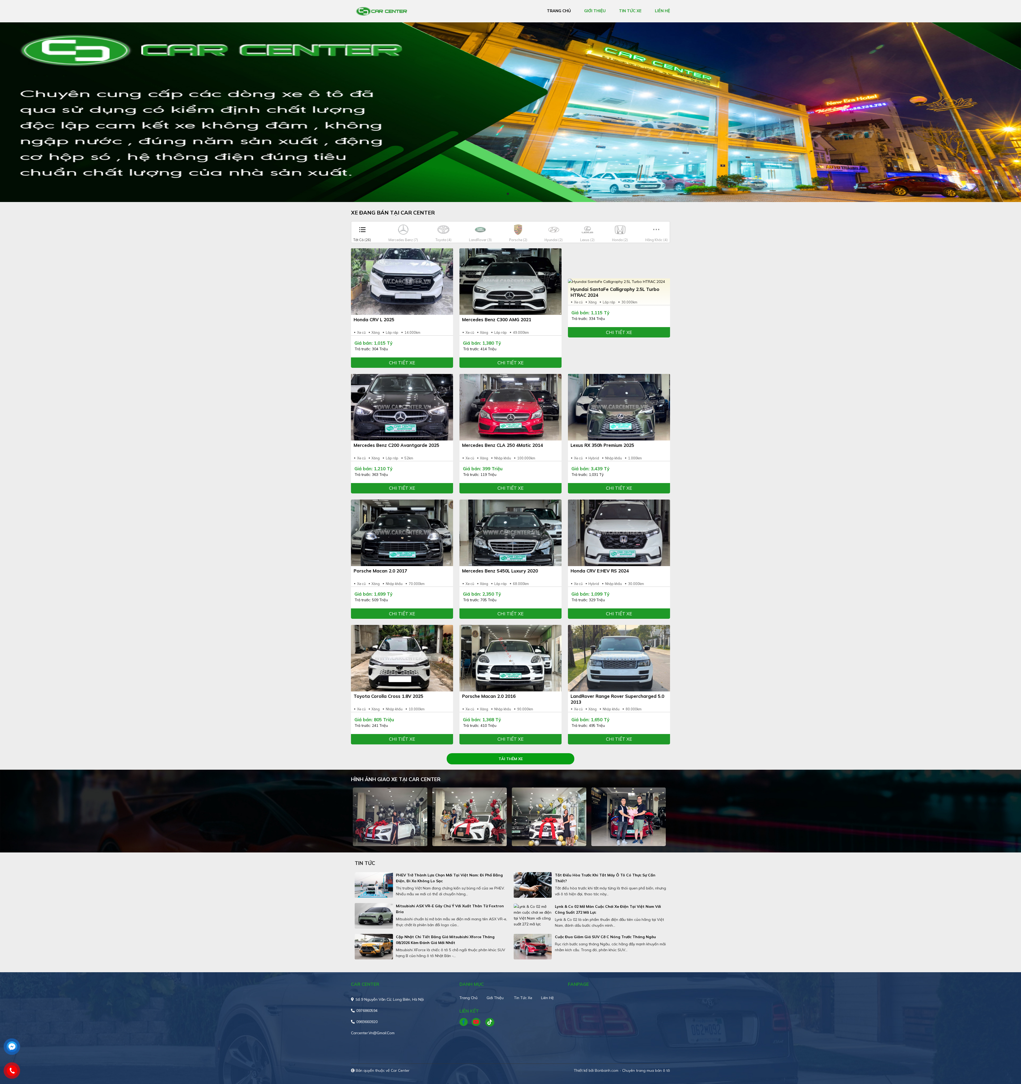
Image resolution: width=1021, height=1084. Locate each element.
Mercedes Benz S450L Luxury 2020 (500, 571)
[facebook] (465, 1022)
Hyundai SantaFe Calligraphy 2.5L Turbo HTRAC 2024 (615, 292)
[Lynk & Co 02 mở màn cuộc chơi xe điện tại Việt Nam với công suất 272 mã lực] (533, 915)
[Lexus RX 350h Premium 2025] (619, 407)
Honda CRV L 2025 (374, 319)
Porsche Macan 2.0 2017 (380, 571)
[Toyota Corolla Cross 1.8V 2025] (402, 658)
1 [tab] (507, 194)
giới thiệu (595, 10)
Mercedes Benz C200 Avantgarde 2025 (396, 445)
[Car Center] (381, 11)
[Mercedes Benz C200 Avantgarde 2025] (402, 407)
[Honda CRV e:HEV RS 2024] (619, 533)
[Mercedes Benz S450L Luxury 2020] (510, 533)
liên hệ (662, 10)
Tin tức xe (523, 997)
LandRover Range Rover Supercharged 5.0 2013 (617, 699)
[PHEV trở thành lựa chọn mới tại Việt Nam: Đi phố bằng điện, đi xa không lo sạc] (374, 885)
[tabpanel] (510, 112)
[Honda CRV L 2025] (402, 281)
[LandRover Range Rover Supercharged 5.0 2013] (619, 658)
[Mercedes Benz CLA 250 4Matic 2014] (510, 407)
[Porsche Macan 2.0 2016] (510, 658)
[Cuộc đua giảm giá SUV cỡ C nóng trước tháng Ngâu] (533, 946)
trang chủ (559, 10)
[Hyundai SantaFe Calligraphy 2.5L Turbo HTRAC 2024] (619, 281)
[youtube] (476, 1022)
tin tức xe (630, 10)
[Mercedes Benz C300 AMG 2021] (510, 281)
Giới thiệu (495, 997)
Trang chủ (468, 997)
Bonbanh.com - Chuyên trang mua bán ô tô (632, 1070)
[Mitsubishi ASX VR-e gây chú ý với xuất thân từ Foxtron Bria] (374, 916)
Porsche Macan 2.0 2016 (489, 696)
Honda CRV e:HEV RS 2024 (600, 571)
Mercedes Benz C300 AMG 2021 (496, 319)
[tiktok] (488, 1022)
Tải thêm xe (511, 758)
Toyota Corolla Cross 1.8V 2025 (388, 696)
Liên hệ (547, 997)
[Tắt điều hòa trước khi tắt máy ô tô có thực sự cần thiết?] (533, 885)
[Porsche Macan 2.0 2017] (402, 533)
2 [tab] (513, 194)
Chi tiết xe (402, 362)
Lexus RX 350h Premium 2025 (602, 445)
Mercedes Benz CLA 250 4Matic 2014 (502, 445)
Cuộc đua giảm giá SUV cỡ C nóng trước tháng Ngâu (605, 936)
